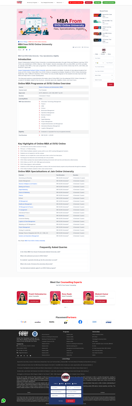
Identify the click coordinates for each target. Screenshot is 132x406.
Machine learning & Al (72, 346)
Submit (110, 84)
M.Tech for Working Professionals (75, 343)
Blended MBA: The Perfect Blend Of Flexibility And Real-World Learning (78, 361)
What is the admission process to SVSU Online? (34, 256)
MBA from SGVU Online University (35, 240)
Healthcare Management (25, 204)
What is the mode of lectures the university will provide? (36, 264)
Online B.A (69, 350)
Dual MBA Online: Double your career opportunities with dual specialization (74, 365)
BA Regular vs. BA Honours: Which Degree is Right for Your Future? (33, 374)
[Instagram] (24, 355)
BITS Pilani (94, 336)
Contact (103, 392)
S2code (84, 403)
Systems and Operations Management (29, 236)
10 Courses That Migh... (107, 40)
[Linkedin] (27, 355)
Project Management (24, 227)
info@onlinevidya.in (23, 352)
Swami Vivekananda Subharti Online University (32, 70)
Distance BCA (45, 352)
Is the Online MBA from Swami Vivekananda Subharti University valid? (40, 252)
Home (21, 41)
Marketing (21, 215)
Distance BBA (45, 350)
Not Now (61, 401)
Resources (59, 2)
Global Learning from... (107, 27)
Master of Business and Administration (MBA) (51, 87)
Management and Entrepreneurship (75, 348)
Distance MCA (70, 339)
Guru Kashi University (97, 352)
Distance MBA (70, 336)
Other (109, 54)
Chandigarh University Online (99, 339)
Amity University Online (97, 334)
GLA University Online (97, 350)
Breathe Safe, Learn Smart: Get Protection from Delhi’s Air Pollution (33, 371)
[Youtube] (30, 355)
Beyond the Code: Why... (107, 15)
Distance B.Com (45, 343)
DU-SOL (94, 346)
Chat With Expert (34, 301)
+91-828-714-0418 (22, 350)
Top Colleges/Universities (47, 2)
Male (96, 54)
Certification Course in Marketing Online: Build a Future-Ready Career (70, 368)
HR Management (23, 201)
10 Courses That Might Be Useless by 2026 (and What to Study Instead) (34, 368)
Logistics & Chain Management (27, 221)
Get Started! (70, 401)
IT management (23, 210)
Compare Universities (109, 2)
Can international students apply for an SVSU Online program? (38, 268)
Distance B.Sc (45, 346)
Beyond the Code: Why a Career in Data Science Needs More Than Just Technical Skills (38, 361)
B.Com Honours (45, 334)
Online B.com (70, 352)
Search (88, 2)
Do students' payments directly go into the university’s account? (38, 260)
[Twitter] (21, 355)
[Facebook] (18, 355)
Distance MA (70, 334)
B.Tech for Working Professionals (50, 336)
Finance (21, 195)
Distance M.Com (46, 355)
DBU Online (95, 341)
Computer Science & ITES (48, 341)
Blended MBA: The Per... (107, 21)
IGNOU (93, 355)
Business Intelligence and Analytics (28, 183)
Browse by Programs (32, 2)
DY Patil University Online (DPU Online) (101, 348)
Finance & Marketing (24, 192)
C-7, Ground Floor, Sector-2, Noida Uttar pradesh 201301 (26, 347)
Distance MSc (70, 341)
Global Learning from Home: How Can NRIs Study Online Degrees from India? (35, 365)
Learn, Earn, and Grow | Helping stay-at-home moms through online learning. (69, 371)
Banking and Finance (24, 186)
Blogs (25, 41)
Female (103, 54)
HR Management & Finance (26, 207)
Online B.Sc (69, 355)
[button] (65, 307)
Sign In (97, 2)
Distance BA (45, 348)
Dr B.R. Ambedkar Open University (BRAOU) (102, 343)
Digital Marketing (23, 189)
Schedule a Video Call (77, 2)
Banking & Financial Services (49, 339)
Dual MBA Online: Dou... (107, 34)
